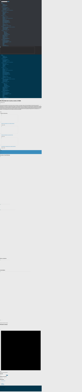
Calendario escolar (5, 5)
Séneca (4, 43)
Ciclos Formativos (6, 33)
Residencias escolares (5, 35)
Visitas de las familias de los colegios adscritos (7, 123)
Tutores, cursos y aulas (5, 12)
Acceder (2, 383)
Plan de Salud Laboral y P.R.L (6, 22)
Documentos (4, 6)
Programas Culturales (5, 24)
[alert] (21, 349)
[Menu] (0, 0)
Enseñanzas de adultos (7, 34)
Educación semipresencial (6, 40)
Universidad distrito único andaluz (7, 41)
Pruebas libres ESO (5, 37)
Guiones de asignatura (5, 27)
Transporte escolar (5, 36)
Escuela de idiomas (5, 42)
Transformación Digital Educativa (7, 25)
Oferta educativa (5, 56)
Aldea (3, 16)
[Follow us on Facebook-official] (1, 152)
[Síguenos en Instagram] (1, 390)
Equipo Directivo (5, 11)
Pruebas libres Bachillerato (6, 38)
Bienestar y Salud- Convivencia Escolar (8, 18)
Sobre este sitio (3, 380)
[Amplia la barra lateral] (0, 149)
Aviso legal (2, 384)
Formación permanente (6, 45)
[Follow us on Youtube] (1, 151)
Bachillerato (5, 32)
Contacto (4, 4)
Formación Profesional (5, 7)
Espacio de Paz (5, 19)
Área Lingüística (5, 8)
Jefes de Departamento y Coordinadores (8, 10)
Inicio (2, 54)
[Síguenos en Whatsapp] (1, 153)
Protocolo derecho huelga (6, 29)
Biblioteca (4, 13)
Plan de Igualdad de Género (6, 21)
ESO (4, 31)
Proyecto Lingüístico (5, 28)
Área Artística (4, 9)
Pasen (3, 44)
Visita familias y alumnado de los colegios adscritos (8, 146)
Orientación (4, 14)
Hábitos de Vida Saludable (6, 20)
